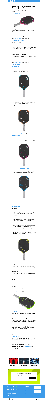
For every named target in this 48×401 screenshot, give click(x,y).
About (26, 392)
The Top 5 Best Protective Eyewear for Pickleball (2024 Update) (34, 365)
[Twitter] (12, 1)
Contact (26, 393)
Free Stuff (26, 390)
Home (26, 387)
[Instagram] (14, 1)
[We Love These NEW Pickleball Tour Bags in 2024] (13, 361)
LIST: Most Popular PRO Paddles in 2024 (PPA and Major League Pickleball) (23, 365)
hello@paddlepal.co (11, 398)
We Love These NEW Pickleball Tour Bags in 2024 (13, 365)
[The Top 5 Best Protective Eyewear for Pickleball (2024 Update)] (34, 361)
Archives (26, 389)
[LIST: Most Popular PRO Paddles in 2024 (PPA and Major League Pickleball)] (24, 361)
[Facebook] (11, 1)
